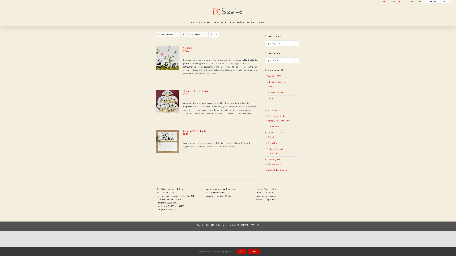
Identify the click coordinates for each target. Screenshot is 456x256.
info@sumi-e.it (228, 189)
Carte (270, 98)
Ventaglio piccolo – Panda (195, 91)
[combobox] (282, 43)
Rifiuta (254, 252)
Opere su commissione (276, 116)
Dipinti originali (275, 164)
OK (241, 252)
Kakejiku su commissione (279, 120)
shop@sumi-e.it (220, 192)
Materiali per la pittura (276, 82)
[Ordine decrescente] (183, 34)
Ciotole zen (273, 153)
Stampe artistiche (274, 132)
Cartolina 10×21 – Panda (194, 131)
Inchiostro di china (276, 92)
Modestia (187, 47)
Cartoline (272, 137)
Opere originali (273, 159)
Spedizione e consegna (266, 196)
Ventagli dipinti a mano (278, 170)
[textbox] (282, 43)
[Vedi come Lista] (216, 34)
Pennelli (271, 86)
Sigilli (270, 104)
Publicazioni (271, 110)
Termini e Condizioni (265, 192)
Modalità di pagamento (266, 199)
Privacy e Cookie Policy (266, 189)
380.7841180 (225, 196)
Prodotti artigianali (274, 149)
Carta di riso (273, 126)
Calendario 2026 (273, 76)
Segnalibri (272, 143)
